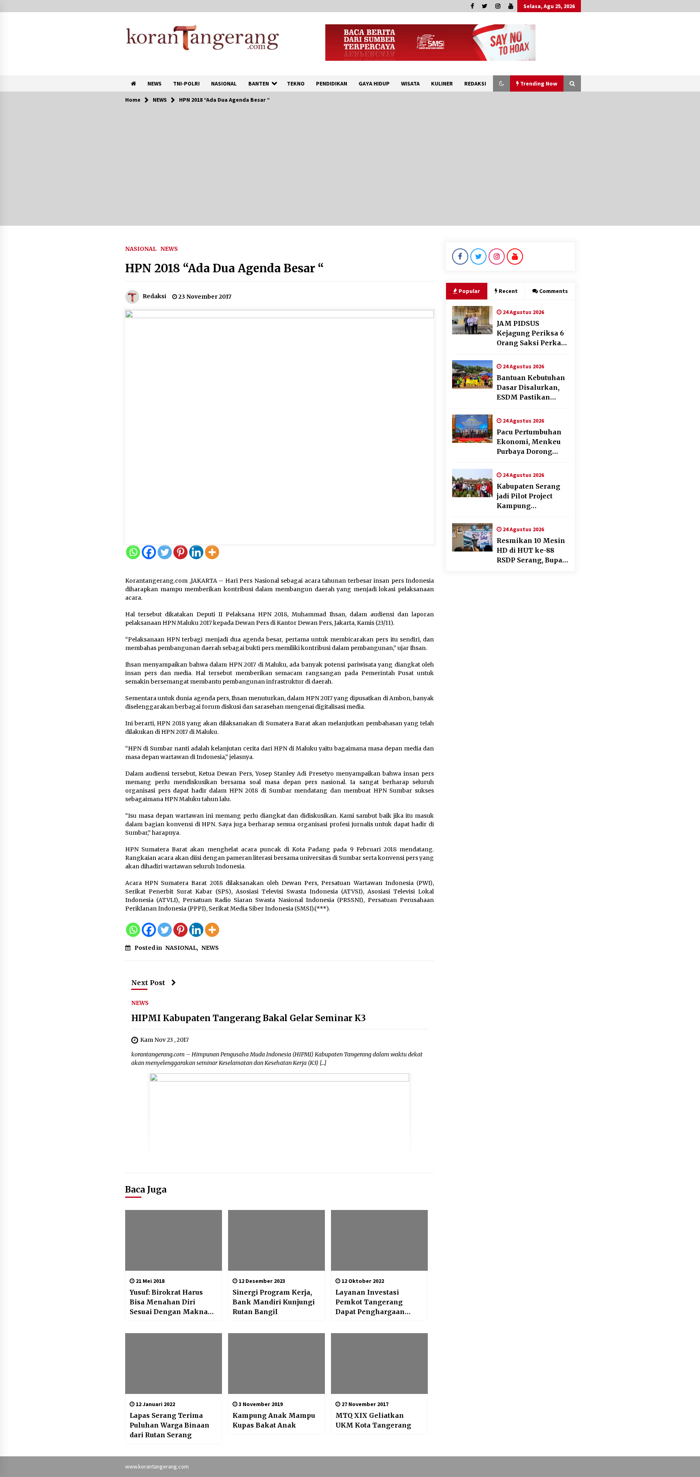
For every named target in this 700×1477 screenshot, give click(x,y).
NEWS (154, 83)
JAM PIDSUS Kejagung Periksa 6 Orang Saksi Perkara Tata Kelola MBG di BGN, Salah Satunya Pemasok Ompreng (532, 333)
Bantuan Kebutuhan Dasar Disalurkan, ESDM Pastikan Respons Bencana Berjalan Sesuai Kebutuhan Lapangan (531, 388)
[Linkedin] (196, 552)
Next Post (148, 983)
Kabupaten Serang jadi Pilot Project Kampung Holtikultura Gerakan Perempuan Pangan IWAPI (533, 496)
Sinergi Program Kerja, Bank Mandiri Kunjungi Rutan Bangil (274, 1302)
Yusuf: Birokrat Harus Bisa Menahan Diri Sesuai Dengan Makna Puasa (169, 1302)
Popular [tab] (469, 291)
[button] (501, 83)
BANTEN (258, 83)
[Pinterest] (180, 552)
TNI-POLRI (186, 83)
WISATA (410, 83)
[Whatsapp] (133, 552)
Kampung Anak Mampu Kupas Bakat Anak (274, 1420)
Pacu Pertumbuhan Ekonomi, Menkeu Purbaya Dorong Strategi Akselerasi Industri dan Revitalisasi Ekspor (530, 442)
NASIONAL (224, 83)
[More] (212, 552)
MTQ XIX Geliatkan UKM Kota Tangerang (373, 1420)
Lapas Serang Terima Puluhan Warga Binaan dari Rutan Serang (169, 1425)
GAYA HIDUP (374, 83)
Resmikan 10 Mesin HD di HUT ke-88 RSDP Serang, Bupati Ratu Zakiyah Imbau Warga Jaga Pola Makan (532, 551)
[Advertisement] (350, 169)
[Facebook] (149, 552)
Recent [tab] (508, 291)
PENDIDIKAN (331, 83)
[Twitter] (165, 552)
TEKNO (296, 83)
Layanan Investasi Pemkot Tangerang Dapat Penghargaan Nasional (370, 1302)
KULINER (442, 83)
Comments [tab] (553, 291)
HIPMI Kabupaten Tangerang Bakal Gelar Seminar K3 (248, 1018)
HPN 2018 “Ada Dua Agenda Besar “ (224, 268)
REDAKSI (475, 83)
